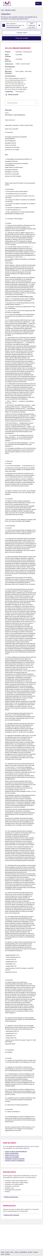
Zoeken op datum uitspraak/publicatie (16, 1151)
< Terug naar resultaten (21, 38)
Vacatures (35, 1252)
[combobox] (21, 103)
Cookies (16, 1252)
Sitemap (7, 1252)
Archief (2, 1254)
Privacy (12, 1252)
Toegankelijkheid (23, 1252)
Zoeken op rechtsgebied (12, 1157)
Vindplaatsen (9, 91)
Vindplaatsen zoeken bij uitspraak (14, 1158)
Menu (38, 3)
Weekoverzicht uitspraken (11, 1215)
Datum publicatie (8, 60)
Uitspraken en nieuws (10, 10)
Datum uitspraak (8, 55)
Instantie (7, 52)
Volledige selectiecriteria (11, 1197)
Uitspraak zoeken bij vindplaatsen (14, 1160)
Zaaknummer (9, 64)
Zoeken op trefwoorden (11, 1153)
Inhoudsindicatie (10, 76)
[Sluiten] (39, 25)
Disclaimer (7, 1254)
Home (2, 10)
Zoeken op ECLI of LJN (12, 1155)
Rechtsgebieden (10, 66)
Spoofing (30, 1252)
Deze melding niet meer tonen (31, 25)
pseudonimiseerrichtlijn (13, 27)
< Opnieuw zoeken (21, 32)
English (2, 1252)
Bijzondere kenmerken (8, 72)
